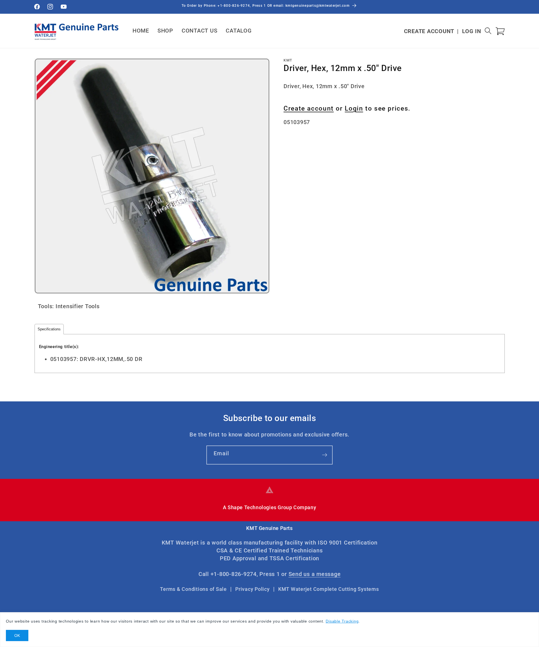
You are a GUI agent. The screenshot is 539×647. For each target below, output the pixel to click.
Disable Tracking (342, 621)
